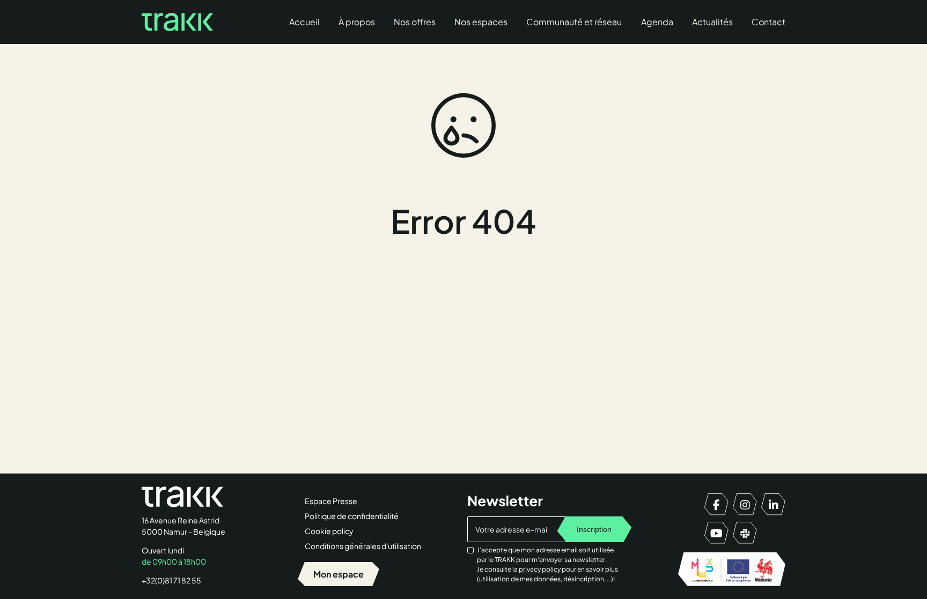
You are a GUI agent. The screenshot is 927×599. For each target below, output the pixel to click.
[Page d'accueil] (177, 22)
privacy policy (540, 569)
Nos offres (415, 21)
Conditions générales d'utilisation (363, 546)
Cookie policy (329, 531)
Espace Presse (331, 501)
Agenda (657, 21)
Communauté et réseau (574, 21)
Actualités (712, 21)
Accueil (304, 21)
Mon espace (338, 574)
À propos (357, 21)
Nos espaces (480, 21)
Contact (768, 21)
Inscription (594, 529)
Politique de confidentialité (352, 516)
